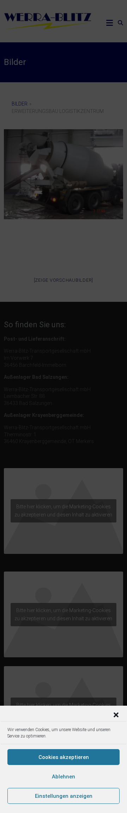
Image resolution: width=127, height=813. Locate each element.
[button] (116, 714)
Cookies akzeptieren (63, 757)
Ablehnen (63, 776)
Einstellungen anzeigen (63, 796)
